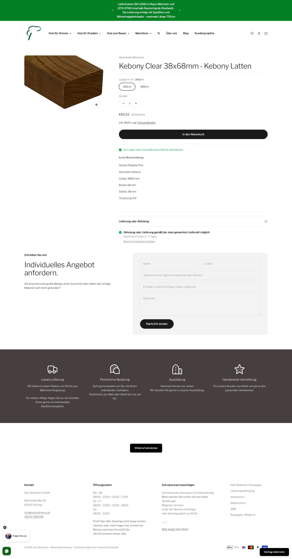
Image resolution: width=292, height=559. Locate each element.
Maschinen (141, 33)
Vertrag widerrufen (274, 552)
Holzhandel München (131, 57)
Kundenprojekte (204, 33)
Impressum (237, 496)
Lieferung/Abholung (243, 490)
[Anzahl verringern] (123, 103)
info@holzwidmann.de (37, 512)
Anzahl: (123, 96)
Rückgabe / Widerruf (243, 514)
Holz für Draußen (87, 33)
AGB (233, 508)
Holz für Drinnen (58, 33)
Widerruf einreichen (146, 447)
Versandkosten (147, 122)
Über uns (171, 33)
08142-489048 (33, 516)
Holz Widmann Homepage (246, 484)
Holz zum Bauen (116, 33)
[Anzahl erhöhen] (136, 103)
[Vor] (179, 10)
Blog (186, 33)
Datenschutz (238, 502)
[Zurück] (112, 10)
